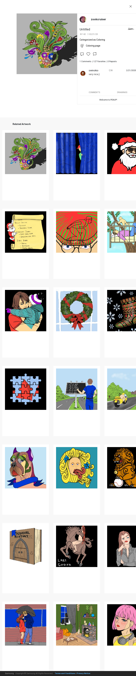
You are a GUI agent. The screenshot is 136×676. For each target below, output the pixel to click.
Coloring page (93, 45)
